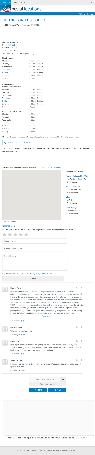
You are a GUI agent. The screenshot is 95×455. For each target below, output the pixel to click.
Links (14, 2)
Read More (46, 316)
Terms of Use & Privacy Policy (62, 450)
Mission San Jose (73, 186)
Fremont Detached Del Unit (77, 176)
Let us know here (54, 167)
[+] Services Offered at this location (18, 143)
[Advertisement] (47, 33)
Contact (23, 2)
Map (59, 390)
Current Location (48, 384)
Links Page (13, 148)
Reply (23, 321)
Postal (26, 9)
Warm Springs (71, 208)
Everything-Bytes (34, 450)
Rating (39, 390)
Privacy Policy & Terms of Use (41, 274)
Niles (68, 197)
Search (6, 2)
